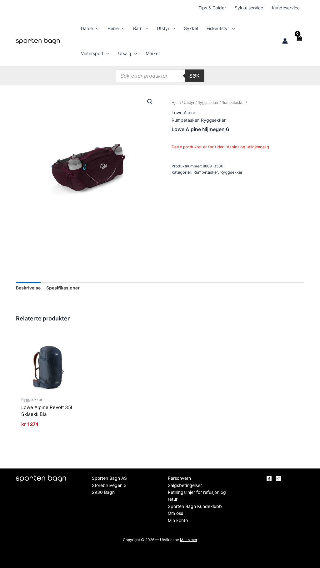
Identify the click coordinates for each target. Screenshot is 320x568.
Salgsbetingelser (185, 485)
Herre (113, 28)
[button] (95, 28)
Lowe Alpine (184, 112)
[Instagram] (278, 478)
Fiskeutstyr (218, 28)
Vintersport (92, 53)
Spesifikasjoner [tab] (63, 287)
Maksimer (188, 539)
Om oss (175, 513)
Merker (153, 53)
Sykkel (191, 28)
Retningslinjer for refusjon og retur (197, 495)
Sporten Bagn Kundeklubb (195, 506)
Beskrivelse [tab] (28, 287)
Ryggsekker (208, 102)
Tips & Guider (212, 7)
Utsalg (124, 53)
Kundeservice (286, 7)
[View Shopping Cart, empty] (299, 41)
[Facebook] (269, 478)
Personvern (179, 478)
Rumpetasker (233, 102)
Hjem (176, 102)
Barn (137, 28)
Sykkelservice (249, 7)
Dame (87, 28)
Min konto (178, 520)
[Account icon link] (285, 41)
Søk (194, 76)
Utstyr (163, 28)
